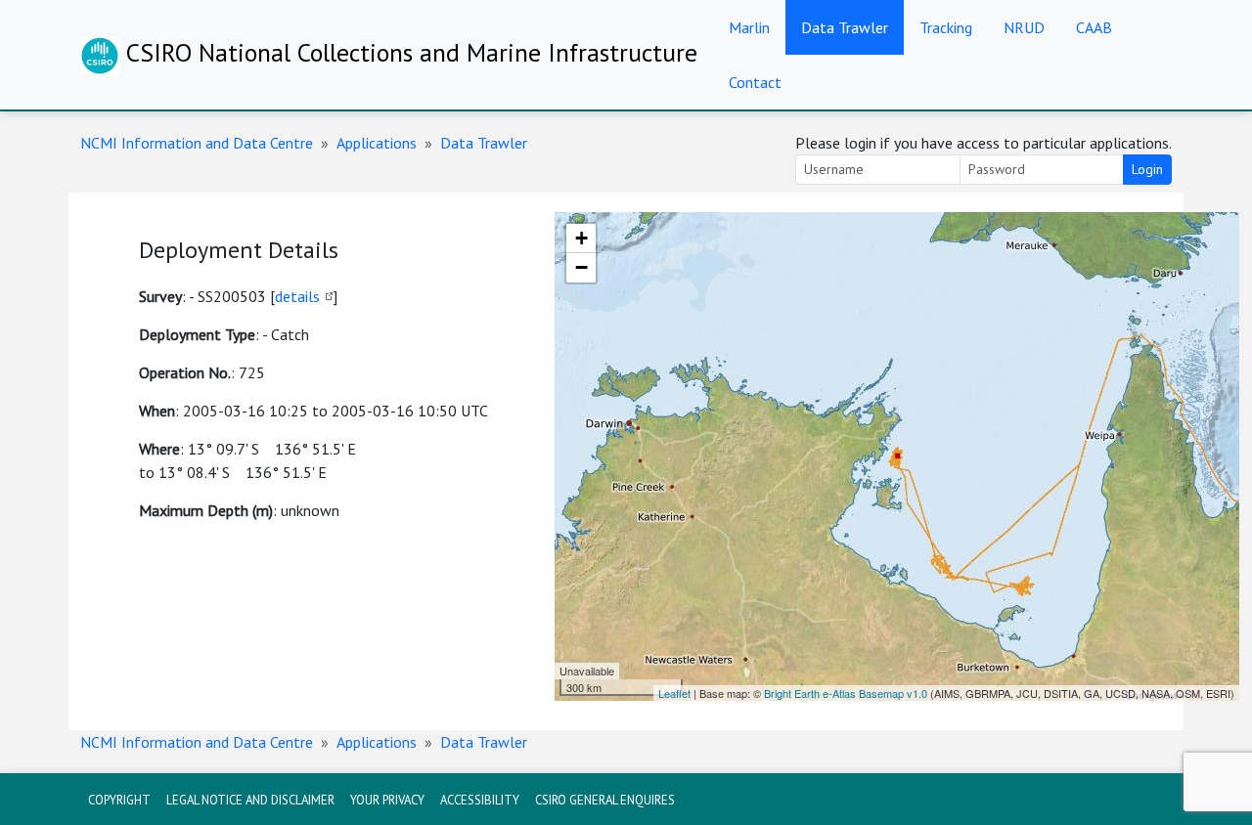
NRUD (1024, 27)
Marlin (749, 27)
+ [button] (581, 238)
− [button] (581, 267)
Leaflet (674, 693)
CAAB (1094, 27)
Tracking (945, 27)
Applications (376, 142)
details (297, 296)
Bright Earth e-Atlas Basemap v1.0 (845, 693)
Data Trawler (844, 27)
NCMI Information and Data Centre (196, 142)
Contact (755, 82)
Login (1147, 169)
